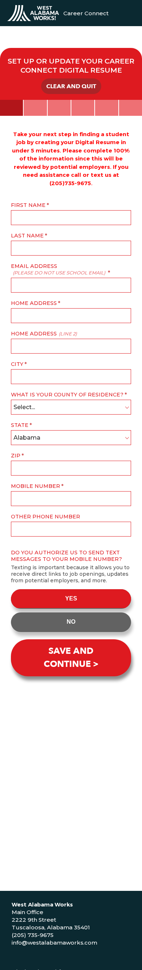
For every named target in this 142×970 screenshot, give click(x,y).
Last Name (27, 235)
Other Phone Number (45, 516)
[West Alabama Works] (33, 13)
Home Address (34, 303)
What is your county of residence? (67, 394)
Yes (71, 598)
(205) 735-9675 (33, 935)
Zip (15, 455)
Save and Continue (69, 657)
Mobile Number (35, 486)
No (71, 622)
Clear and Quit (71, 86)
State (19, 425)
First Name (28, 205)
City (17, 364)
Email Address (58, 269)
